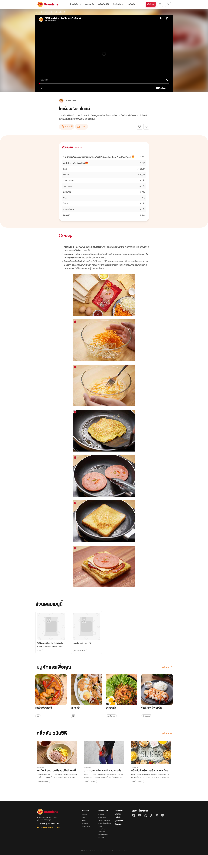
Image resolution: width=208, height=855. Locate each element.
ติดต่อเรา (118, 824)
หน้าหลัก (37, 12)
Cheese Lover (86, 826)
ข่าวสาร (118, 813)
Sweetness (85, 823)
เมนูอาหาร (47, 12)
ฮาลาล (100, 826)
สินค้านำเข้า (101, 832)
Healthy (84, 820)
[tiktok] (151, 815)
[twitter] (157, 815)
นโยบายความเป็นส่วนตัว (111, 851)
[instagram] (145, 815)
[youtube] (139, 815)
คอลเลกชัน (89, 4)
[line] (163, 815)
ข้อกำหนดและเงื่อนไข (122, 851)
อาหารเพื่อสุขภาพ (103, 829)
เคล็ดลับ (131, 4)
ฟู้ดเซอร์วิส (119, 820)
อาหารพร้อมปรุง (102, 834)
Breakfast (84, 814)
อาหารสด (101, 814)
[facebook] (134, 815)
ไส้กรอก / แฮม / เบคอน (104, 820)
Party (83, 817)
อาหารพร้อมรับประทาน (104, 823)
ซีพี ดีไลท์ (101, 837)
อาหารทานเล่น (102, 817)
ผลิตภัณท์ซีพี (104, 4)
